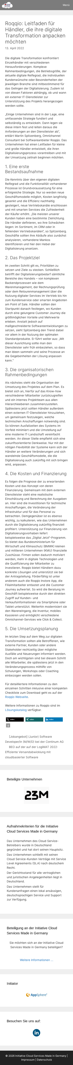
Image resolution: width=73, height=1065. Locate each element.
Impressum (28, 1059)
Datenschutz (44, 1059)
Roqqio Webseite (16, 697)
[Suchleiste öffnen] (50, 5)
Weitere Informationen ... (36, 960)
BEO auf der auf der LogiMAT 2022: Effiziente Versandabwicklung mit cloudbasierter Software (31, 752)
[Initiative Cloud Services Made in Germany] (7, 5)
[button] (15, 719)
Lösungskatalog (16, 710)
